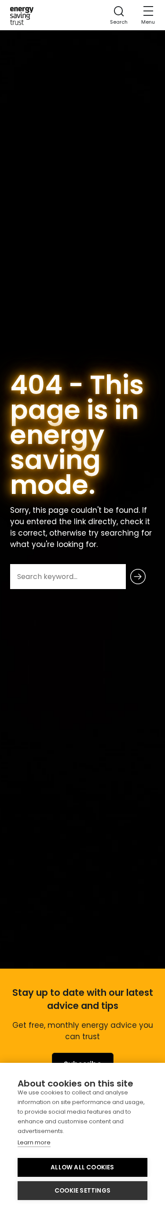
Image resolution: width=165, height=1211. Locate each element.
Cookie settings (82, 1190)
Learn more (34, 1142)
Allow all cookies (82, 1167)
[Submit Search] (138, 576)
